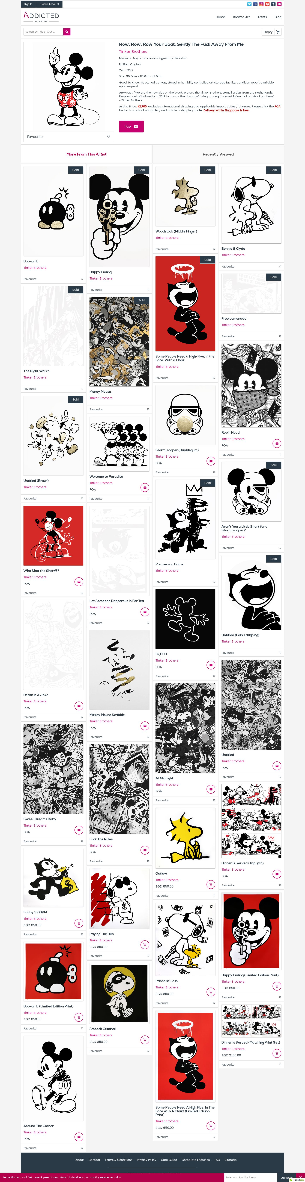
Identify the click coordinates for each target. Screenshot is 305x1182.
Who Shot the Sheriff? (41, 571)
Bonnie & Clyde (233, 249)
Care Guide (169, 1160)
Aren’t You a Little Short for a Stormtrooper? (245, 528)
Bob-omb (30, 261)
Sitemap (231, 1160)
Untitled (228, 755)
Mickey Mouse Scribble (107, 715)
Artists (262, 17)
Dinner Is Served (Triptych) (243, 863)
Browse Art (241, 17)
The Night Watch (36, 371)
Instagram (261, 4)
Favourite (68, 137)
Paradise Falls (167, 981)
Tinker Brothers (133, 52)
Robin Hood (231, 432)
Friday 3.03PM (35, 912)
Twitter (249, 4)
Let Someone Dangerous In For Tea (116, 601)
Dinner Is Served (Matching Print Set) (251, 1042)
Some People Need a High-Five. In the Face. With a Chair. (185, 358)
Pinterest (267, 4)
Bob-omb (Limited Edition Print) (48, 1006)
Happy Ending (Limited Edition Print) (250, 975)
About (79, 1160)
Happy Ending (100, 272)
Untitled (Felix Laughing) (240, 635)
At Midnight (164, 778)
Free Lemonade (234, 319)
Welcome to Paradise (106, 476)
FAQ (217, 1160)
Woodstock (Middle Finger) (176, 231)
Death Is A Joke (35, 695)
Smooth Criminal (102, 1029)
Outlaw (161, 873)
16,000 (161, 654)
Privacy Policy (146, 1160)
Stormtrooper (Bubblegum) (177, 450)
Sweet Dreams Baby (39, 819)
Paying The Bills (101, 934)
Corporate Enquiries (196, 1160)
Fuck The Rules (101, 839)
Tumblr (273, 4)
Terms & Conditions (118, 1160)
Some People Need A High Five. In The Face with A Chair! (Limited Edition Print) (185, 1111)
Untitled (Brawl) (36, 481)
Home (220, 17)
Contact (279, 4)
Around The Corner (38, 1126)
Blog (278, 17)
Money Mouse (100, 392)
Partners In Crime (169, 564)
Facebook (255, 4)
